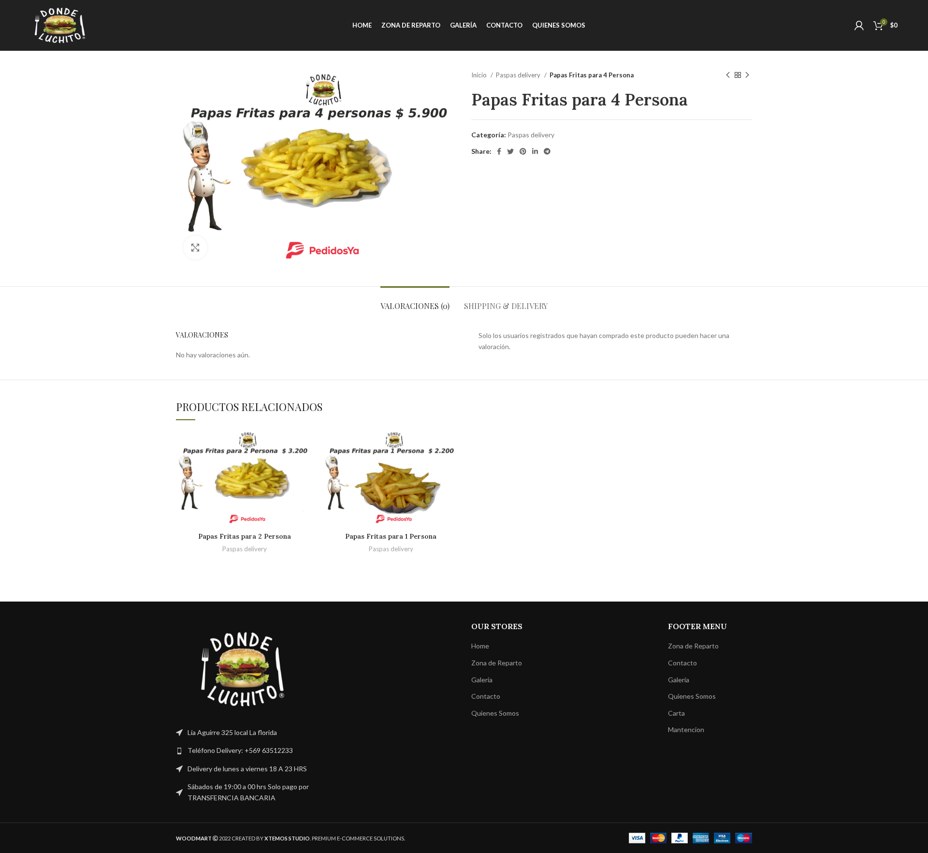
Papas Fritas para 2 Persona (244, 536)
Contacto (485, 696)
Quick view (305, 468)
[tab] (415, 301)
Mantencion (686, 729)
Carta (676, 713)
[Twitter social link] (510, 151)
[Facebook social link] (499, 151)
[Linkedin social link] (535, 151)
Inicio (479, 75)
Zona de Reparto (496, 663)
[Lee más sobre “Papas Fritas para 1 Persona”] (452, 446)
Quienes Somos (495, 713)
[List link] (242, 750)
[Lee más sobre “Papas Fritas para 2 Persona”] (305, 446)
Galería (482, 680)
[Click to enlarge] (195, 247)
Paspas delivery (519, 75)
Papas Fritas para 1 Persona (390, 536)
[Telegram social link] (547, 151)
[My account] (859, 25)
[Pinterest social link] (523, 151)
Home (480, 646)
